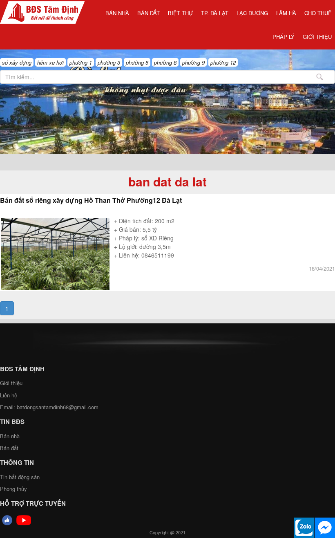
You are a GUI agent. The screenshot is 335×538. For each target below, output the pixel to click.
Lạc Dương (252, 13)
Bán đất (148, 13)
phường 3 (109, 62)
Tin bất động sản (20, 477)
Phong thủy (13, 489)
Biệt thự (180, 13)
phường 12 (223, 62)
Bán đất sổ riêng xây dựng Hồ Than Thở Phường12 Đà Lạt (91, 200)
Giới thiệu (317, 36)
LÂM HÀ (286, 13)
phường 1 (80, 62)
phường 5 (137, 62)
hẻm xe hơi (50, 62)
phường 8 (165, 62)
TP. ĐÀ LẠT (214, 13)
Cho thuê (318, 13)
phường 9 (193, 62)
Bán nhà (117, 13)
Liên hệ (8, 395)
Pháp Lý (283, 36)
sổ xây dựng (16, 62)
